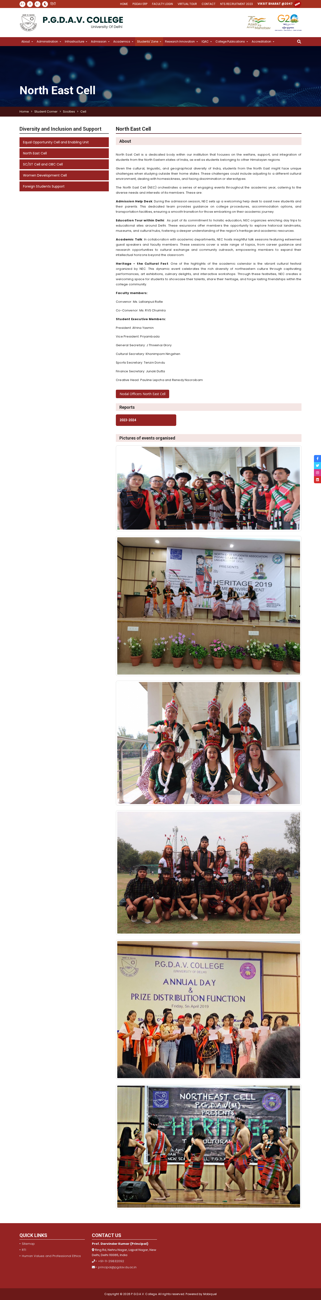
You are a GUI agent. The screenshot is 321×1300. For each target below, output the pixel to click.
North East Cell (35, 153)
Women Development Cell (45, 175)
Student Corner (46, 111)
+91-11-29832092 (111, 1261)
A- (37, 4)
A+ (22, 4)
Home (24, 111)
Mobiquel (209, 1294)
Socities (69, 111)
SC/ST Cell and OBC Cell (43, 164)
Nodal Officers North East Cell (142, 394)
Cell (83, 111)
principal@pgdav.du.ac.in (117, 1267)
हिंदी (53, 4)
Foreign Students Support (44, 186)
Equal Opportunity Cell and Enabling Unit (56, 142)
